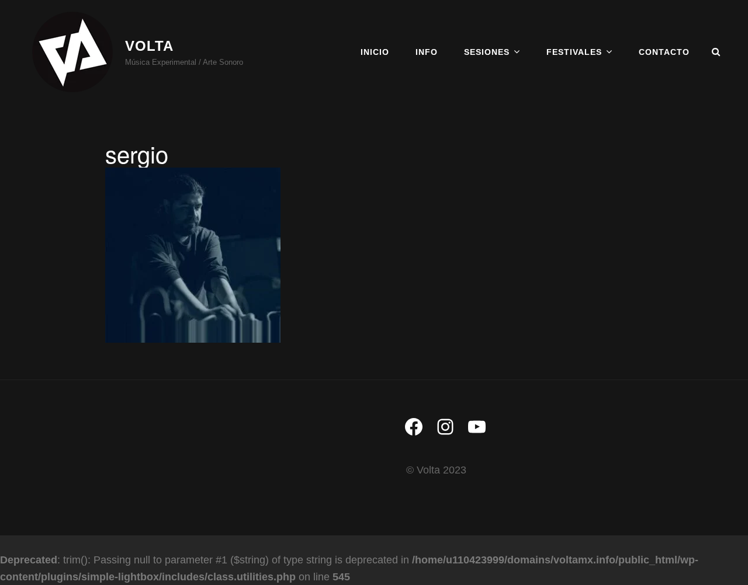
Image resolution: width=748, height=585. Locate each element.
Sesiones (487, 52)
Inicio (375, 52)
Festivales (574, 52)
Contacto (664, 52)
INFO (426, 52)
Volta (149, 46)
